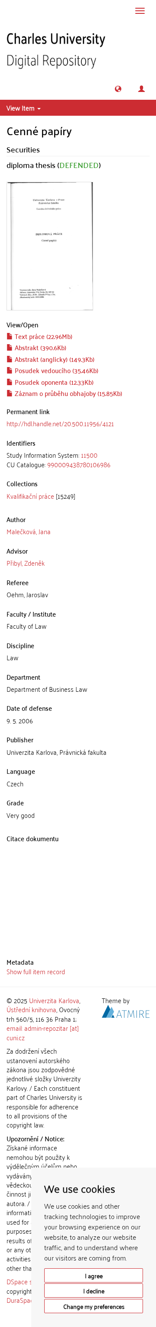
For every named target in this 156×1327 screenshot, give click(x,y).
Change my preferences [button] (93, 1306)
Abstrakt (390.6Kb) (39, 347)
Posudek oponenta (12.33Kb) (53, 382)
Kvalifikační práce (30, 496)
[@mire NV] (126, 1010)
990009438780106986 (78, 464)
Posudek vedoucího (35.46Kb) (55, 370)
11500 (89, 455)
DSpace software (30, 1281)
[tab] (78, 459)
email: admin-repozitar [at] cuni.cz (42, 1032)
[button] (118, 88)
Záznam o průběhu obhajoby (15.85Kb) (67, 393)
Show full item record (35, 971)
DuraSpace (21, 1300)
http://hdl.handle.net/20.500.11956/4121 (60, 423)
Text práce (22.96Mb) (42, 336)
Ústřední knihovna (31, 1009)
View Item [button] (21, 107)
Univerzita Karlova (54, 1000)
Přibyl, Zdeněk (25, 563)
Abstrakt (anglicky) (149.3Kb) (53, 359)
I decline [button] (93, 1290)
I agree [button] (94, 1275)
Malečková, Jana (28, 531)
